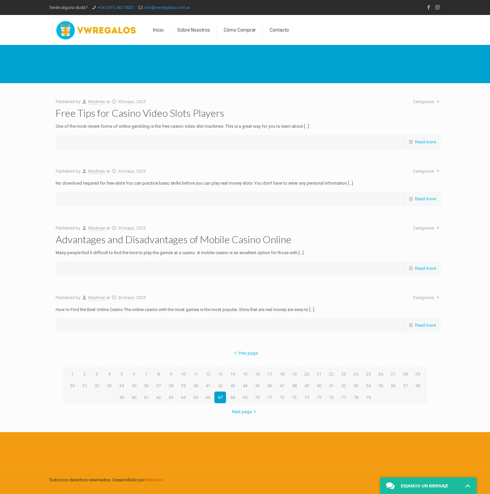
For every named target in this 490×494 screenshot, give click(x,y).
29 (417, 374)
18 (282, 374)
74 (306, 397)
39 (183, 385)
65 (195, 397)
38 (171, 385)
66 (208, 397)
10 (183, 374)
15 (245, 374)
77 (343, 397)
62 (158, 397)
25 (368, 374)
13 (220, 374)
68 (232, 397)
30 (72, 385)
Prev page (248, 353)
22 (331, 374)
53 (356, 385)
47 (282, 385)
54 (368, 385)
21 (319, 374)
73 (294, 397)
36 (146, 385)
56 (393, 385)
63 (171, 397)
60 (134, 397)
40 (195, 385)
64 (183, 397)
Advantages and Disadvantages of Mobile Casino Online (173, 239)
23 (343, 374)
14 (232, 374)
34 (121, 385)
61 (146, 397)
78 (356, 397)
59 (121, 397)
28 (405, 374)
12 (208, 374)
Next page (242, 411)
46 (269, 385)
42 (220, 385)
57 (405, 385)
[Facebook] (428, 7)
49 (306, 385)
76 (331, 397)
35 (134, 385)
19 (294, 374)
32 (97, 385)
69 (245, 397)
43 (232, 385)
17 (269, 374)
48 (294, 385)
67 (220, 397)
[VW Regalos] (96, 30)
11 (195, 374)
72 (282, 397)
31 (84, 385)
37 (158, 385)
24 (356, 374)
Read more (425, 141)
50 (319, 385)
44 (245, 385)
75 (319, 397)
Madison (154, 479)
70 (257, 397)
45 (257, 385)
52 (343, 385)
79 (368, 397)
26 (380, 374)
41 (208, 385)
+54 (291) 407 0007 (116, 7)
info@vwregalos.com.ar (167, 7)
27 (393, 374)
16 (257, 374)
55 (380, 385)
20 (306, 374)
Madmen (96, 101)
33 (109, 385)
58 (417, 385)
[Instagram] (437, 7)
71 (269, 397)
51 (331, 385)
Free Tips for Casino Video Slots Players (140, 113)
